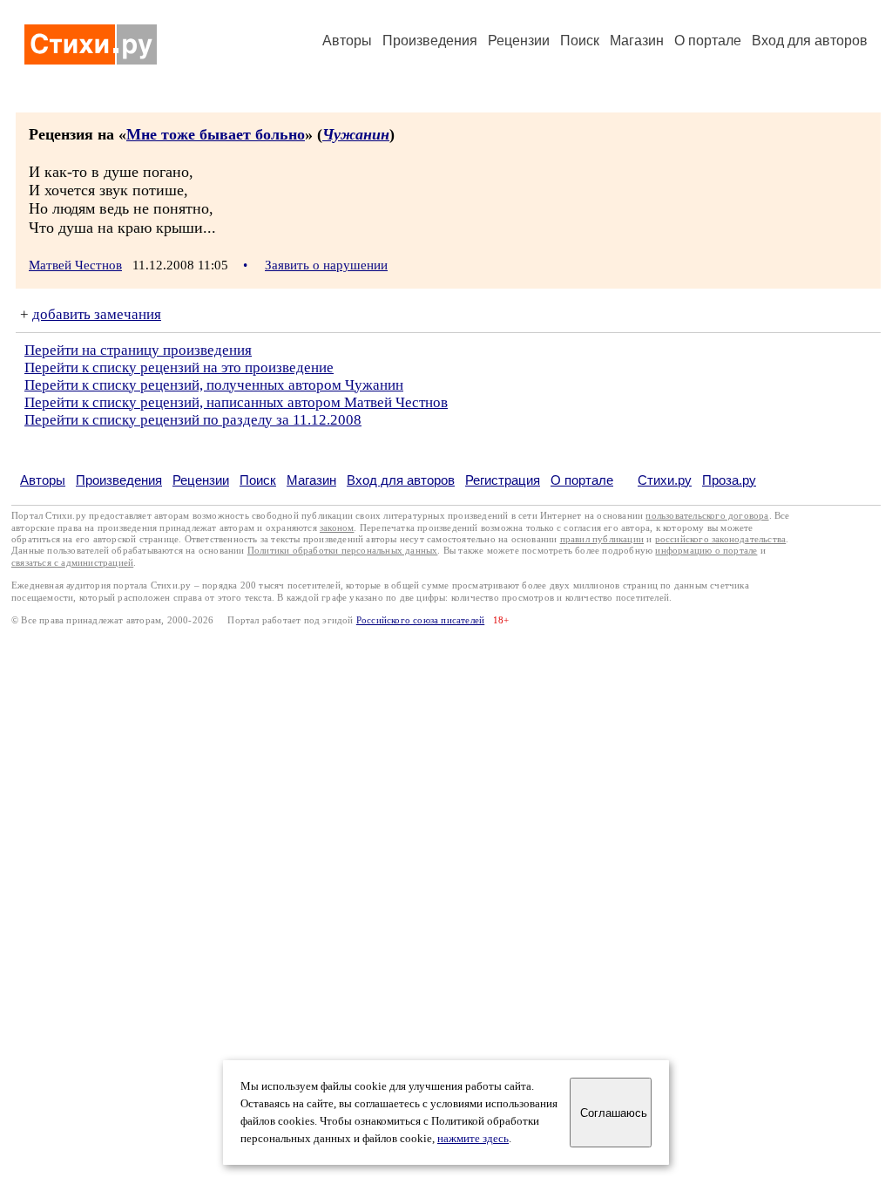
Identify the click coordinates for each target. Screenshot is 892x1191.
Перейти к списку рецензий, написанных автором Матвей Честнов (236, 402)
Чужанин (355, 134)
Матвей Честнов (75, 265)
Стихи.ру (665, 480)
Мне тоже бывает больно (215, 134)
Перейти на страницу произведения (138, 350)
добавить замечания (96, 314)
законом (337, 528)
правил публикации (602, 539)
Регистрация (502, 480)
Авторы (347, 40)
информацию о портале (706, 550)
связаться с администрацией (72, 563)
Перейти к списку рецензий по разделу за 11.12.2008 (193, 420)
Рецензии (519, 40)
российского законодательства (721, 539)
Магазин (637, 40)
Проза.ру (729, 480)
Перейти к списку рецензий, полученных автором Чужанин (213, 385)
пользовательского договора (706, 516)
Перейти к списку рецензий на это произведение (179, 367)
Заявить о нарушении (326, 265)
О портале (582, 480)
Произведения (429, 40)
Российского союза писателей (420, 620)
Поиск (579, 40)
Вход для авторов (810, 40)
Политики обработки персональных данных (342, 550)
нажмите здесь (473, 1139)
